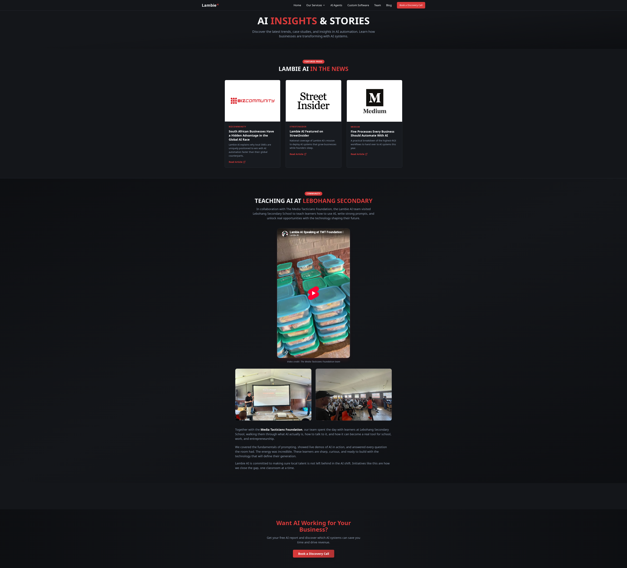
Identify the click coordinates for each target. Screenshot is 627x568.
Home (297, 5)
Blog (389, 5)
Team (377, 5)
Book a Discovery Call (411, 5)
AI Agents (336, 5)
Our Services (314, 5)
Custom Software (358, 5)
